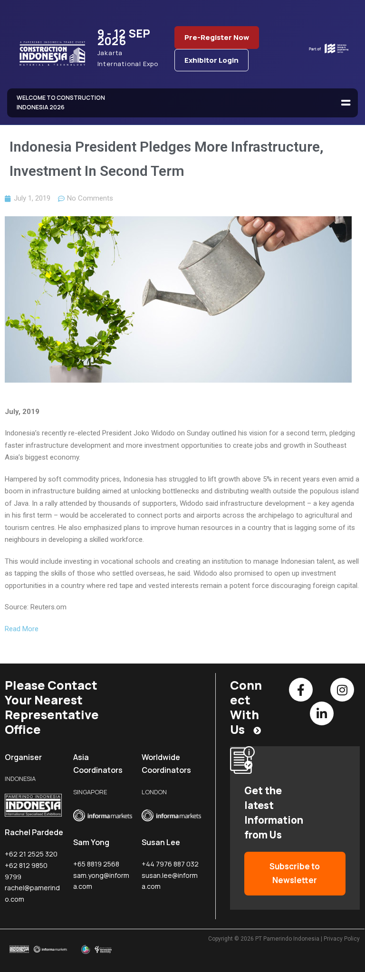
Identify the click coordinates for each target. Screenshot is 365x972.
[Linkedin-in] (322, 713)
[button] (346, 103)
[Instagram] (342, 690)
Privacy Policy (342, 938)
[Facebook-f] (301, 690)
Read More (21, 629)
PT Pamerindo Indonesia (287, 938)
